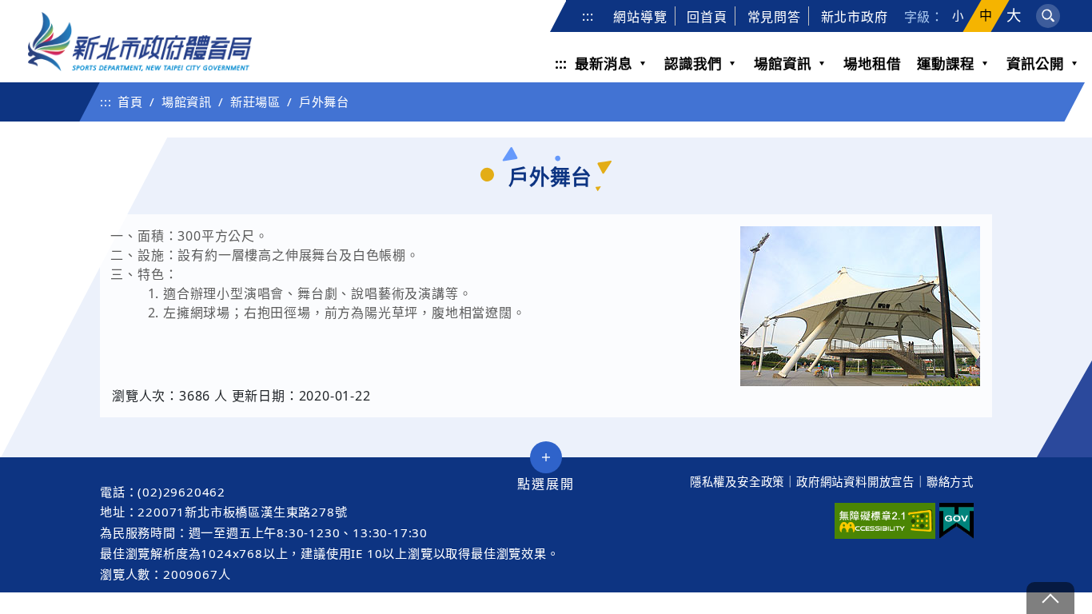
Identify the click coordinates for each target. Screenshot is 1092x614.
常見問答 (774, 17)
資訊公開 (1035, 63)
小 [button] (958, 16)
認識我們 (693, 63)
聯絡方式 (950, 481)
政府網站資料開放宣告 (855, 481)
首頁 (130, 102)
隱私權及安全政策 (737, 481)
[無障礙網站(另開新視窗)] (885, 521)
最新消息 (603, 63)
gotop (1050, 598)
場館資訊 (782, 63)
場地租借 (872, 63)
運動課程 (945, 63)
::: (587, 16)
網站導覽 (640, 17)
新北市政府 (854, 17)
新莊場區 (255, 102)
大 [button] (1014, 15)
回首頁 (707, 17)
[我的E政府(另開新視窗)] (956, 521)
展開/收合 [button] (546, 457)
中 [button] (986, 15)
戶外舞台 (324, 102)
